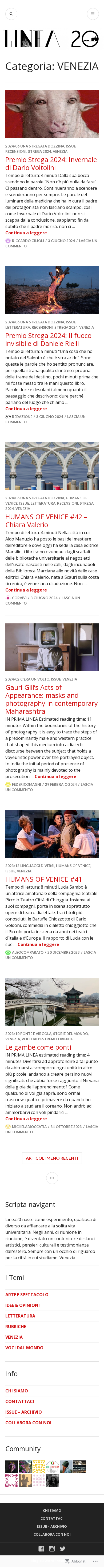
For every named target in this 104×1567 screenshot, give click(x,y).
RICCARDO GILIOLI (28, 241)
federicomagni (26, 784)
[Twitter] (63, 1549)
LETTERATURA (17, 327)
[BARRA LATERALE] (52, 1178)
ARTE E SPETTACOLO (27, 1295)
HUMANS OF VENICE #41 (43, 879)
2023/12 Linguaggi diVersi (29, 866)
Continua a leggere (26, 233)
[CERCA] (11, 14)
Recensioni (15, 151)
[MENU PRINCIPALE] (93, 14)
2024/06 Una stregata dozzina (34, 146)
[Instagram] (52, 1549)
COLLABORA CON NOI (28, 1423)
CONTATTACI (19, 1401)
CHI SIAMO (16, 1391)
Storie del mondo (70, 1034)
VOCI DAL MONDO (24, 1348)
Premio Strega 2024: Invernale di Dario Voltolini (51, 163)
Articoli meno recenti (52, 1157)
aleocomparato (27, 952)
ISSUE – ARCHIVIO (23, 1412)
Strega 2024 (39, 151)
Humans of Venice (73, 866)
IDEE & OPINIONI (22, 1305)
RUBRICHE (15, 1326)
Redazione (22, 417)
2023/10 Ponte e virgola (28, 1034)
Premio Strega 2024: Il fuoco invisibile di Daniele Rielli (48, 339)
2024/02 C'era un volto (27, 679)
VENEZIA (60, 151)
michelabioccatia (29, 1127)
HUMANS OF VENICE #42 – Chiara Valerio (46, 520)
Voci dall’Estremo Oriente (47, 1039)
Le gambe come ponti (38, 1046)
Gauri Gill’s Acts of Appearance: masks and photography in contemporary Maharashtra (51, 699)
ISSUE (71, 146)
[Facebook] (41, 1549)
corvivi (19, 598)
